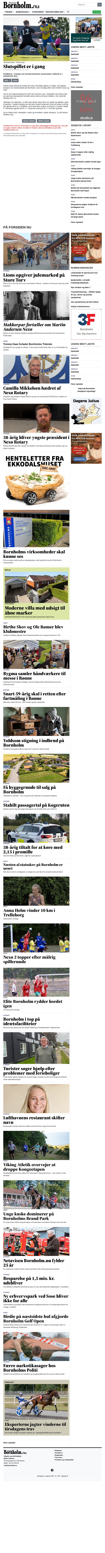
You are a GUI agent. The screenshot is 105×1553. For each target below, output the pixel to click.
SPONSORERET (9, 604)
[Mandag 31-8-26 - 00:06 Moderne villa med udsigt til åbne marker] (36, 587)
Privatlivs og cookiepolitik (64, 1460)
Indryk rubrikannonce (80, 306)
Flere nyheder (77, 87)
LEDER (5, 548)
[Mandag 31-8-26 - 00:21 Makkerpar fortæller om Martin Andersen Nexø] (36, 305)
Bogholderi (59, 1455)
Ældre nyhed (43, 121)
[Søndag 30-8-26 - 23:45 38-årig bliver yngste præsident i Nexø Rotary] (36, 418)
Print (15, 80)
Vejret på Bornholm (86, 388)
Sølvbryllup (76, 82)
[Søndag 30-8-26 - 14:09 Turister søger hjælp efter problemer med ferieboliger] (36, 1048)
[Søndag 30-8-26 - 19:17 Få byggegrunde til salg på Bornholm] (36, 768)
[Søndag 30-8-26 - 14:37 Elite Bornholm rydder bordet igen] (36, 982)
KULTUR (5, 321)
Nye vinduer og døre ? (80, 287)
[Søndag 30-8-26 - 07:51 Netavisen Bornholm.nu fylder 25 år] (36, 1241)
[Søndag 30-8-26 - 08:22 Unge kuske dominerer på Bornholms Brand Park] (36, 1194)
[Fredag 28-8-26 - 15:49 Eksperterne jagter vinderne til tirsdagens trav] (36, 1402)
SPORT (73, 130)
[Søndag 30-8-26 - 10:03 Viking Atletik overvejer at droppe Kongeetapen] (36, 1145)
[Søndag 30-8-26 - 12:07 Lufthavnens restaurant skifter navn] (36, 1098)
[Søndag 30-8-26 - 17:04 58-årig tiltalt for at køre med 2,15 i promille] (36, 828)
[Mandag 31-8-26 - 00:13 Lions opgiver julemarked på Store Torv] (36, 251)
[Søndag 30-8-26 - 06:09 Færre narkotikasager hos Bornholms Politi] (36, 1346)
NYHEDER (6, 271)
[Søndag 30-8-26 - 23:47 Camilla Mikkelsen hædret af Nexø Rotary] (36, 369)
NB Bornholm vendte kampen (84, 198)
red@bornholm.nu (10, 1465)
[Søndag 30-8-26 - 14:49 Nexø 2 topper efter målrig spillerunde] (36, 938)
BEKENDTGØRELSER (55, 12)
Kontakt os (59, 1453)
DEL (6, 80)
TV (68, 12)
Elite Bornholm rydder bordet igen (86, 162)
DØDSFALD (74, 51)
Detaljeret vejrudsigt (86, 391)
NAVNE (73, 79)
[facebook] (52, 1470)
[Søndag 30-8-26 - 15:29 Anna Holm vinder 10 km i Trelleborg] (36, 891)
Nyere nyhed (28, 121)
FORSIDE (9, 12)
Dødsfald (75, 54)
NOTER (5, 861)
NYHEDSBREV (38, 12)
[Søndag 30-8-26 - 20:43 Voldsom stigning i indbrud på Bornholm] (36, 721)
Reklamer (58, 1450)
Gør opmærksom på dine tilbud (84, 302)
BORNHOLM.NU (22, 12)
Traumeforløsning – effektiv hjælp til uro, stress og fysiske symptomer (85, 294)
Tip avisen (96, 12)
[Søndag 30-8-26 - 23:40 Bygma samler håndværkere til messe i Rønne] (36, 654)
